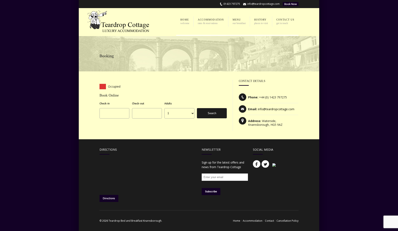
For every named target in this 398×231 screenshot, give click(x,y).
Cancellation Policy (287, 220)
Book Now (290, 4)
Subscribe (211, 191)
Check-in (105, 103)
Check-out (138, 103)
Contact (269, 220)
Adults (168, 103)
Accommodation (252, 220)
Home (236, 220)
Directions (109, 198)
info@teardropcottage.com (263, 4)
